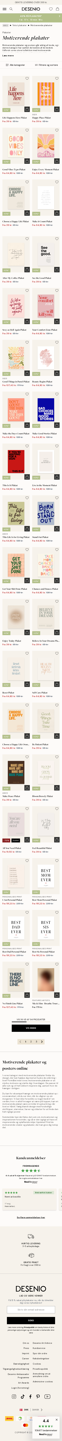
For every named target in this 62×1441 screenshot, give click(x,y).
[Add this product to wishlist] (27, 78)
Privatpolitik (29, 1327)
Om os (26, 1343)
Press (26, 1348)
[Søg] (11, 9)
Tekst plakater (19, 25)
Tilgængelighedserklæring (16, 1369)
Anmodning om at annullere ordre (41, 1375)
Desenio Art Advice (42, 1343)
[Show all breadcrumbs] (5, 25)
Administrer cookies (43, 1381)
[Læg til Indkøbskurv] (27, 109)
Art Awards (23, 1383)
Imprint (25, 1353)
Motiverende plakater (42, 25)
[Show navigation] (4, 9)
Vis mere (31, 1028)
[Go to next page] (42, 1041)
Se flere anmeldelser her (31, 1217)
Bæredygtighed (21, 1364)
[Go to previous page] (20, 1041)
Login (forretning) (20, 1388)
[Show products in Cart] (57, 9)
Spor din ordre (40, 1353)
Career (25, 1358)
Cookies (37, 1364)
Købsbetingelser (41, 1358)
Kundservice (39, 1348)
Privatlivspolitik (40, 1369)
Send (31, 1320)
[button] (46, 1428)
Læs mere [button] (8, 55)
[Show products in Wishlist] (51, 9)
